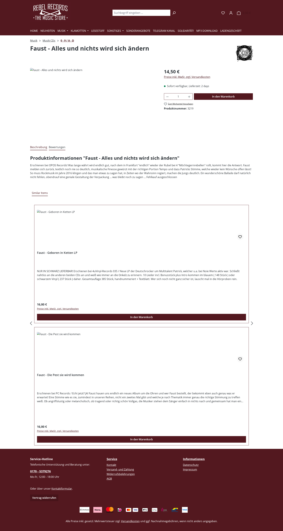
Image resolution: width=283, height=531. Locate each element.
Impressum (190, 469)
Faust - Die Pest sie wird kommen (60, 375)
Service (112, 459)
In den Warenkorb (223, 96)
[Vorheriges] (30, 323)
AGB (109, 478)
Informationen (194, 459)
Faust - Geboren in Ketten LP (57, 253)
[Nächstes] (252, 323)
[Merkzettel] (223, 12)
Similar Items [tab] (40, 193)
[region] (94, 103)
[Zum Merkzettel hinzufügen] (240, 237)
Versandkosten (130, 521)
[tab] (38, 147)
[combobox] (141, 12)
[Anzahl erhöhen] (189, 96)
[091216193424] (93, 103)
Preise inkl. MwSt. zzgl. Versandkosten (187, 77)
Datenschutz (190, 465)
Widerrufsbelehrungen (121, 474)
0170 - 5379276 (40, 471)
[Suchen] (174, 12)
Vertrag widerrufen (44, 498)
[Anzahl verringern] (167, 96)
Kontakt (111, 465)
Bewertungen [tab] (57, 147)
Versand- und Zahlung (120, 469)
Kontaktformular (61, 488)
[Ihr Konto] (231, 12)
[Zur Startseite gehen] (50, 12)
